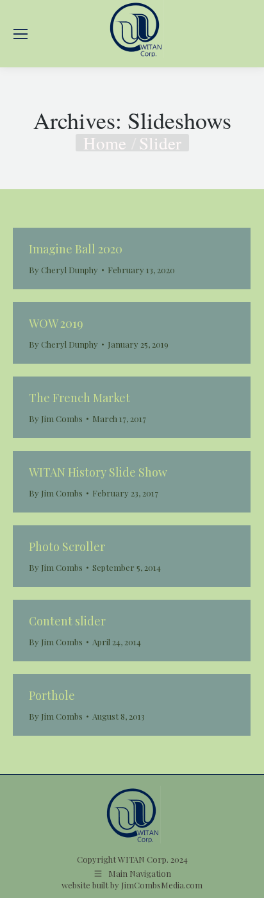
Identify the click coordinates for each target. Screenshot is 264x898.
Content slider (67, 621)
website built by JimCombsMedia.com (132, 884)
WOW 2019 (56, 323)
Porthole (52, 695)
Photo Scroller (67, 546)
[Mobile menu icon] (20, 34)
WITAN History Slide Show (98, 472)
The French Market (79, 397)
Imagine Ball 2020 (75, 249)
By (63, 269)
